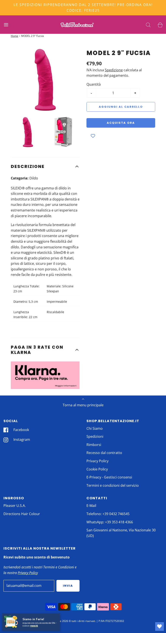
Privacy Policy (97, 461)
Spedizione (114, 70)
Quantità (93, 84)
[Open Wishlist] (159, 626)
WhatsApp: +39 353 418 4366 (109, 522)
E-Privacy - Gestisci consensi (109, 477)
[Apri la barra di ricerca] (148, 25)
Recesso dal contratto (104, 452)
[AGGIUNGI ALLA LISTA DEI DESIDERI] (92, 136)
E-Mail (91, 505)
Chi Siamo (94, 428)
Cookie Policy (97, 469)
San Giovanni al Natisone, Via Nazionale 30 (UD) (121, 533)
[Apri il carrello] (160, 25)
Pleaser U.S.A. (14, 505)
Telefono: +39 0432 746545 (107, 513)
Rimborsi (93, 444)
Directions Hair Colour (21, 513)
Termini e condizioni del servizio (112, 485)
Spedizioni (94, 436)
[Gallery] (45, 97)
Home (14, 36)
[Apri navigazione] (6, 25)
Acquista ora (121, 123)
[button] (45, 166)
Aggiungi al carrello (121, 107)
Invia (68, 586)
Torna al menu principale (83, 405)
